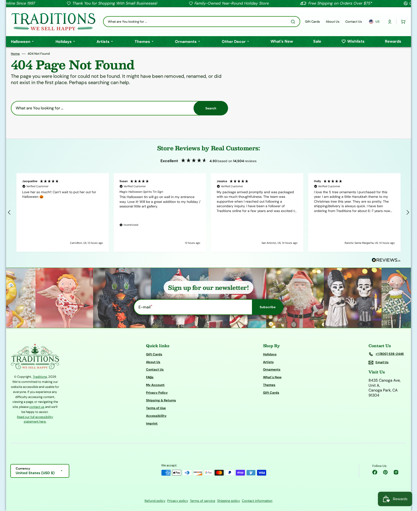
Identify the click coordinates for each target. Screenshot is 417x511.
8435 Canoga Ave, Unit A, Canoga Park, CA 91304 (384, 388)
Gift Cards (154, 354)
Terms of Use (156, 408)
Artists (268, 362)
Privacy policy (177, 501)
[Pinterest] (385, 472)
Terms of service (202, 501)
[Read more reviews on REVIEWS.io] (386, 260)
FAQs (149, 377)
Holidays (270, 354)
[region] (208, 212)
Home (15, 54)
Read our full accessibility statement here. (35, 419)
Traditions (40, 377)
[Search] (294, 21)
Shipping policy (228, 501)
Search (210, 108)
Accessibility (156, 416)
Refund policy (155, 501)
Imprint (152, 423)
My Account (155, 385)
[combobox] (201, 21)
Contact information (257, 501)
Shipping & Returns (161, 400)
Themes (269, 385)
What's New (272, 377)
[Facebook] (374, 472)
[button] (389, 21)
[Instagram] (396, 472)
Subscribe (268, 307)
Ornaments (271, 369)
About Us (153, 362)
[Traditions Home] (53, 21)
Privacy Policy (157, 393)
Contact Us (155, 369)
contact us (36, 407)
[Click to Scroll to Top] (408, 483)
